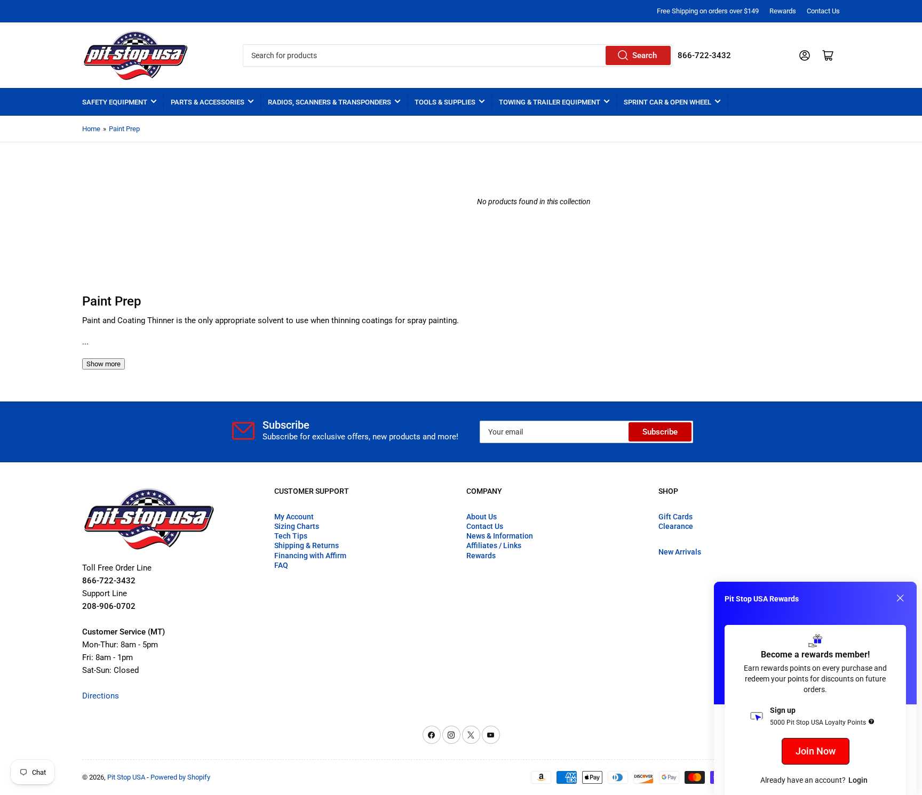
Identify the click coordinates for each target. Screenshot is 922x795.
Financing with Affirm (310, 555)
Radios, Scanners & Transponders (329, 102)
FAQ (281, 565)
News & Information (499, 536)
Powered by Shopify (180, 777)
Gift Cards (675, 516)
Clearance (675, 526)
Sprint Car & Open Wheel (667, 102)
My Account (294, 516)
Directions (100, 696)
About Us (481, 516)
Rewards (782, 11)
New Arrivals (679, 552)
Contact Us (823, 11)
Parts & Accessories (207, 102)
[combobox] (457, 55)
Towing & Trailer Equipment (549, 102)
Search (644, 55)
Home (91, 129)
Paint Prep (124, 129)
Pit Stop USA (126, 777)
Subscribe (660, 432)
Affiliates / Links (493, 545)
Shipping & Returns (306, 545)
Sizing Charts (296, 526)
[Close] (900, 598)
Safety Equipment (114, 102)
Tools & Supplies (445, 102)
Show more (103, 364)
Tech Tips (290, 536)
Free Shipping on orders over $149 (708, 11)
